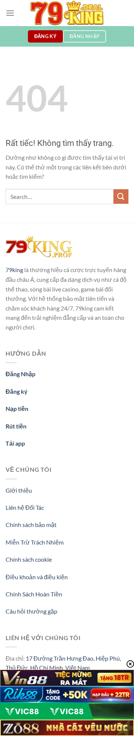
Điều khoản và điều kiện (37, 576)
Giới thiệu (19, 490)
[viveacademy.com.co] (67, 13)
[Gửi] (121, 196)
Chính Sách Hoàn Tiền (34, 594)
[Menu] (10, 13)
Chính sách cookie (29, 559)
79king (14, 269)
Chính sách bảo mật (31, 524)
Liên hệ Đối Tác (25, 507)
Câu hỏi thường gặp (31, 611)
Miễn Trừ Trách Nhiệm (35, 542)
